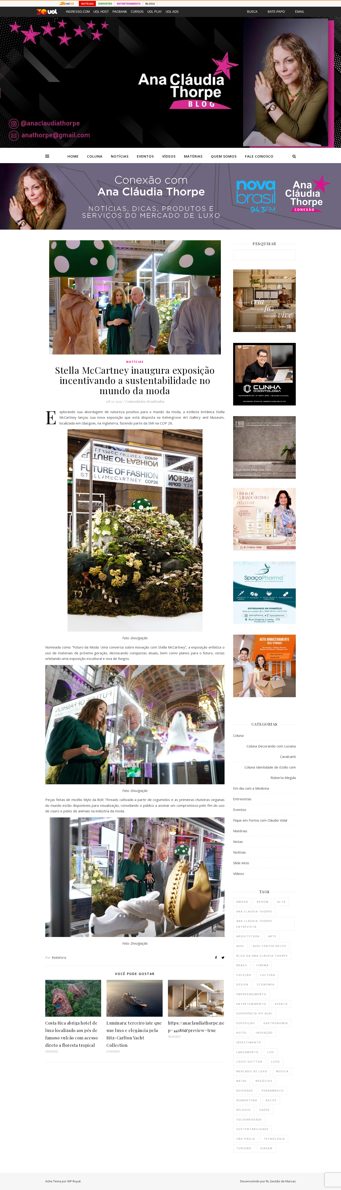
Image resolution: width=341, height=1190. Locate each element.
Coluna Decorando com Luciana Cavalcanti (271, 751)
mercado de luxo (251, 1071)
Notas (238, 841)
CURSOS (137, 11)
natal (241, 1080)
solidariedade (249, 1119)
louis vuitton (249, 1061)
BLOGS (150, 3)
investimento (248, 1042)
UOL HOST (101, 11)
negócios (264, 1080)
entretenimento (251, 1004)
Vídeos (169, 156)
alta (281, 901)
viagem (266, 1148)
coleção (243, 975)
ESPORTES (105, 3)
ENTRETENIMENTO (129, 3)
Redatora (59, 957)
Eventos (145, 156)
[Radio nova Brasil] (170, 228)
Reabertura (246, 1100)
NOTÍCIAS (87, 3)
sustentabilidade (252, 1129)
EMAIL (299, 11)
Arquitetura (248, 936)
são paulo (245, 1138)
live (270, 1052)
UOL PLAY (154, 11)
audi (240, 946)
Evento (281, 1004)
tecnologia (274, 1138)
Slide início (241, 863)
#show (263, 901)
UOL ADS (172, 11)
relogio (243, 1109)
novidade (244, 1090)
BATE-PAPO (276, 11)
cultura (267, 975)
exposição (245, 1023)
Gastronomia (276, 1023)
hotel (241, 1032)
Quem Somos (224, 156)
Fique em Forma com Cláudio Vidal (260, 820)
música (282, 1071)
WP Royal (73, 1181)
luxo (275, 1061)
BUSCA (252, 11)
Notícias (120, 156)
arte (272, 936)
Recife (271, 1100)
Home (73, 156)
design (242, 984)
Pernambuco (273, 1090)
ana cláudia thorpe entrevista (254, 923)
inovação (264, 1032)
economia (265, 984)
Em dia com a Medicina (251, 788)
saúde (264, 1109)
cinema (262, 965)
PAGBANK (120, 11)
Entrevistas (242, 799)
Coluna (95, 156)
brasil (242, 965)
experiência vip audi (254, 1013)
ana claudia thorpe (254, 911)
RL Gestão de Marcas (281, 1181)
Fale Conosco (259, 156)
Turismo (244, 1148)
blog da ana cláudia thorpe (262, 955)
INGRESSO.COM (78, 11)
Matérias (193, 156)
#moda (242, 901)
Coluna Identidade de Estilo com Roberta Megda (270, 772)
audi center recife (269, 946)
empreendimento (251, 994)
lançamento (247, 1052)
